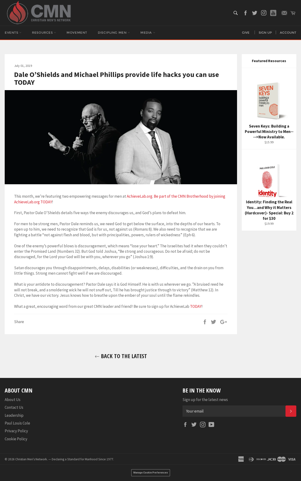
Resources (43, 32)
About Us (12, 399)
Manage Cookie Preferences (150, 472)
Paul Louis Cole (17, 423)
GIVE (246, 32)
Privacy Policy (16, 430)
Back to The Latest (123, 356)
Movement (77, 32)
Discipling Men (113, 32)
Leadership (14, 415)
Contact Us (14, 407)
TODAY (196, 306)
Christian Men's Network (31, 459)
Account (288, 32)
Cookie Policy (16, 438)
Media (146, 32)
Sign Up (265, 32)
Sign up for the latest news (205, 399)
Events (12, 32)
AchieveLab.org (139, 196)
